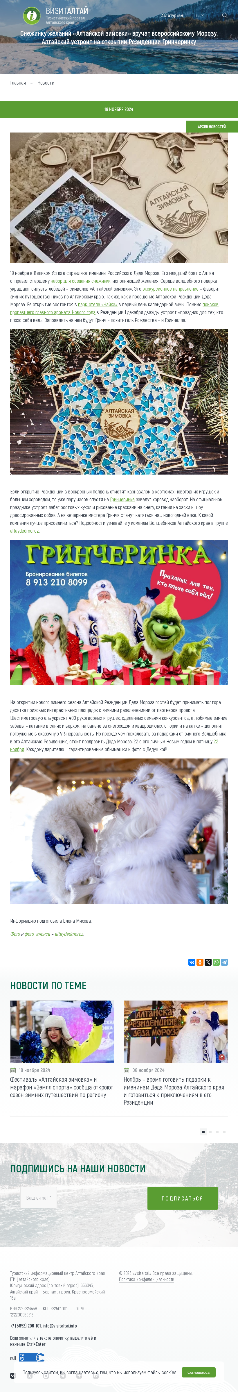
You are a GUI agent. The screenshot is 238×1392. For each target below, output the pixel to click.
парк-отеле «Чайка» (98, 304)
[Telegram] (224, 962)
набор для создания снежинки (81, 281)
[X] (208, 962)
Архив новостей (212, 126)
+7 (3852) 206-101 (25, 1325)
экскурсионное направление (171, 288)
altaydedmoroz (24, 530)
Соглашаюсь (198, 1372)
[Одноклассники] (199, 962)
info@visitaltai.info (60, 1325)
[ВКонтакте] (191, 962)
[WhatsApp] (216, 962)
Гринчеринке (122, 499)
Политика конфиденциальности (146, 1279)
